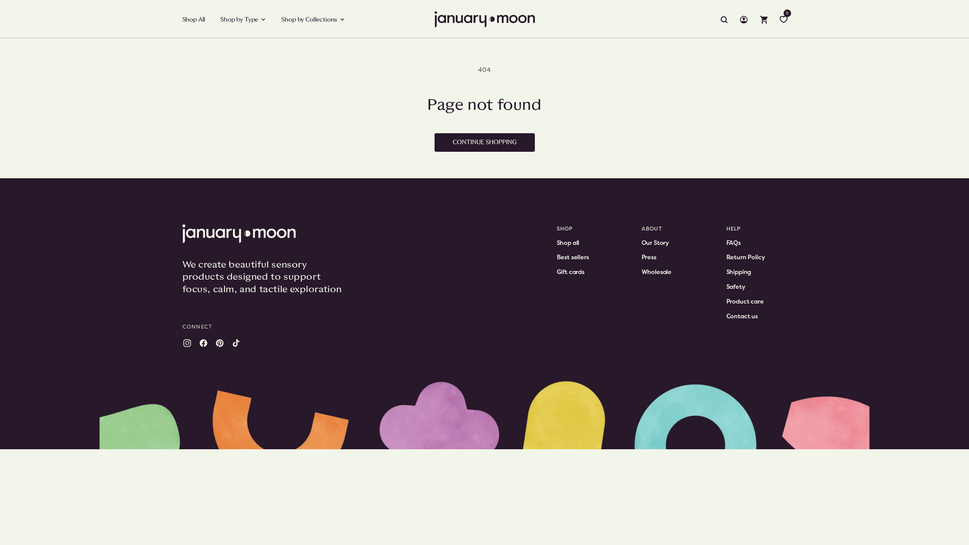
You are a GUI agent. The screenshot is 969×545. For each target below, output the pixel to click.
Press (649, 257)
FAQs (733, 242)
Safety (735, 286)
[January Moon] (265, 233)
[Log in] (744, 19)
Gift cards (570, 272)
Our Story (655, 242)
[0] (783, 19)
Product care (745, 301)
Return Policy (745, 257)
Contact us (742, 316)
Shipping (738, 272)
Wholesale (657, 272)
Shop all (568, 242)
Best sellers (573, 257)
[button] (243, 20)
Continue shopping (485, 142)
